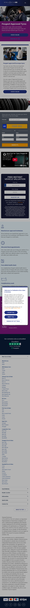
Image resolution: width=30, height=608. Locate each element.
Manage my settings (13, 321)
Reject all (11, 317)
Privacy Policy (16, 308)
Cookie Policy (7, 308)
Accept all (10, 312)
